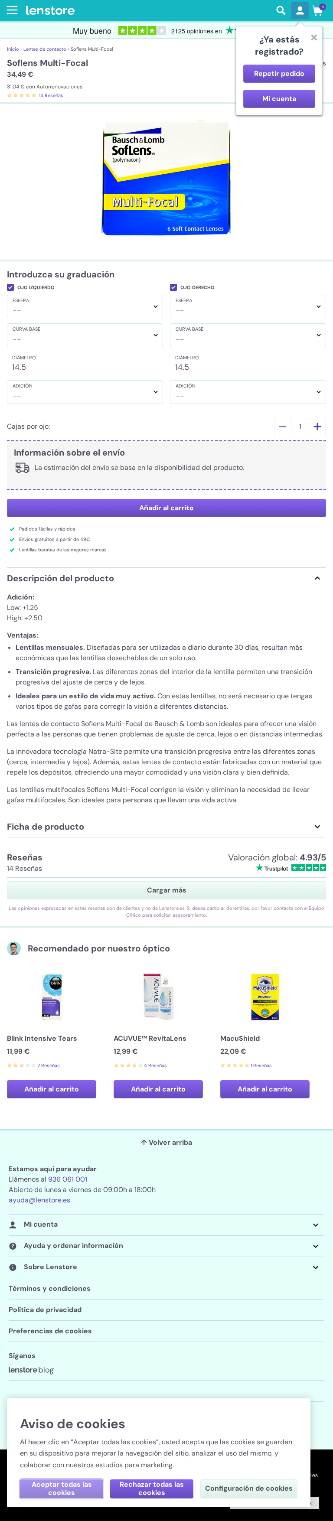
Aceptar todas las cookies (62, 1488)
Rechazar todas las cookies (152, 1488)
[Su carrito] (317, 10)
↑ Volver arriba (166, 1142)
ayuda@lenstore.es (39, 1200)
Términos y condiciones (50, 1288)
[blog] (31, 1370)
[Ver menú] (10, 10)
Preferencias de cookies (50, 1330)
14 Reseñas (51, 95)
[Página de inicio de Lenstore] (148, 10)
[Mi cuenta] (300, 10)
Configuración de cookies (249, 1488)
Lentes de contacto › (46, 49)
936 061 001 (67, 1179)
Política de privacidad (45, 1309)
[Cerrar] (314, 37)
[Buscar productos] (281, 10)
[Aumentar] (317, 426)
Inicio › (14, 49)
